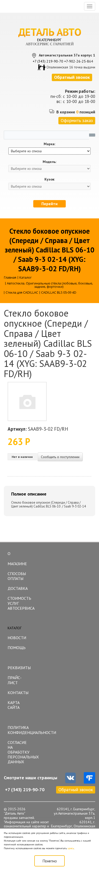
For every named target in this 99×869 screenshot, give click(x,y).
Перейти (49, 203)
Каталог (15, 628)
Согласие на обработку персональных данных (20, 752)
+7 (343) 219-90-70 (48, 61)
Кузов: (49, 179)
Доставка (18, 588)
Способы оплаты (17, 576)
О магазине (17, 558)
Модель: (49, 162)
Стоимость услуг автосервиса (20, 603)
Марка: (49, 144)
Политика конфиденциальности (20, 730)
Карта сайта (14, 705)
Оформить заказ (77, 120)
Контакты (18, 692)
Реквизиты (19, 667)
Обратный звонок (75, 789)
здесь (71, 848)
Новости (17, 637)
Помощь (17, 647)
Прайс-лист (15, 680)
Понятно (49, 860)
